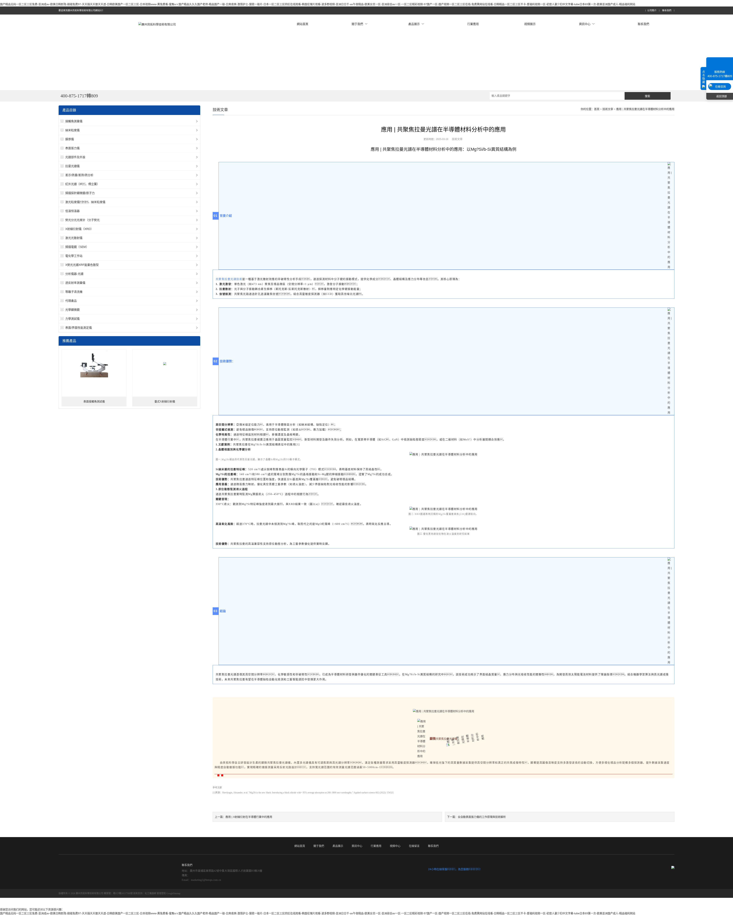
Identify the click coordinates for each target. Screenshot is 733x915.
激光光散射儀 (73, 237)
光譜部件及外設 (75, 157)
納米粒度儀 (72, 130)
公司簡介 (651, 10)
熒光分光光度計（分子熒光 (82, 220)
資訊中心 (584, 24)
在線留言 (414, 845)
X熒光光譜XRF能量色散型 (82, 264)
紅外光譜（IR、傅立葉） (82, 184)
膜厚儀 (69, 139)
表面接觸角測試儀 (94, 401)
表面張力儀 (72, 148)
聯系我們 (666, 10)
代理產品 (71, 300)
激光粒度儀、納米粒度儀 (85, 202)
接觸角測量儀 (73, 121)
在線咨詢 (720, 86)
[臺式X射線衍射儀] (164, 363)
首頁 (596, 109)
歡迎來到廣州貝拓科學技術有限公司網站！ (81, 10)
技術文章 (607, 109)
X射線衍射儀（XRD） (79, 229)
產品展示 (414, 24)
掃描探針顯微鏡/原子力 (80, 193)
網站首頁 (302, 24)
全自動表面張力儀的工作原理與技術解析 (482, 816)
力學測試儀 (72, 318)
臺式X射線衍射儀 (164, 401)
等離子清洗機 (73, 291)
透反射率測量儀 (75, 282)
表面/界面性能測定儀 (78, 327)
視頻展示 (530, 24)
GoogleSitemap (173, 893)
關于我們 (357, 24)
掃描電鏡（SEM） (77, 246)
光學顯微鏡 (72, 309)
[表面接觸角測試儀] (94, 363)
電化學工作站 (73, 255)
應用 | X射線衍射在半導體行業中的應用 (248, 816)
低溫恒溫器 (72, 211)
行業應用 (473, 24)
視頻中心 (395, 845)
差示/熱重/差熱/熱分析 (79, 175)
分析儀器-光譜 (74, 273)
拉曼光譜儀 (72, 166)
